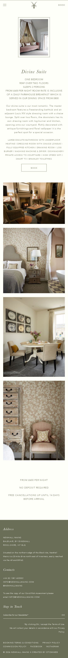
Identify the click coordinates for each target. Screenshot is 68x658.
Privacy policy (51, 642)
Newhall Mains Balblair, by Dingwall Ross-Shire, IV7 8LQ (16, 541)
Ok (63, 615)
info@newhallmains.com (18, 582)
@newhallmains (13, 585)
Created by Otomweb (45, 652)
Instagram (52, 646)
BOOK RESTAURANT (52, 5)
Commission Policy (14, 646)
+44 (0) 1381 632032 (13, 578)
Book (34, 168)
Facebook (36, 646)
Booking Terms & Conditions (21, 642)
